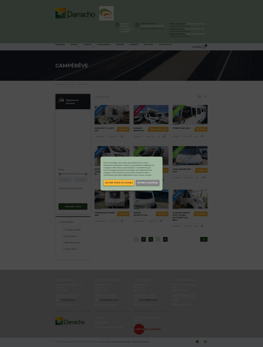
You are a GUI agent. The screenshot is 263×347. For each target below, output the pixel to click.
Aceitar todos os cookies (119, 182)
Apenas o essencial (147, 182)
